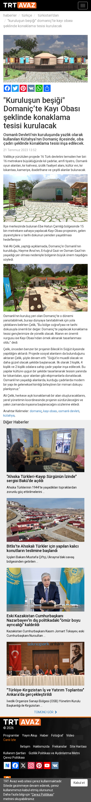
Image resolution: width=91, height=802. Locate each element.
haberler (10, 15)
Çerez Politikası (14, 757)
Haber (44, 735)
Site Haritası (78, 746)
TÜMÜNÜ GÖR (44, 712)
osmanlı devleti (68, 411)
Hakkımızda (41, 746)
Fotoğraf (57, 735)
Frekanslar (59, 746)
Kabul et (79, 783)
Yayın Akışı (29, 735)
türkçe (27, 15)
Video (70, 735)
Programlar (11, 735)
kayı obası (50, 411)
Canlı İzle (9, 740)
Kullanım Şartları (14, 753)
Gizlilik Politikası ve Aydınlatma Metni (54, 753)
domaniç (36, 411)
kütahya (9, 415)
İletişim (25, 746)
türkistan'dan (48, 15)
